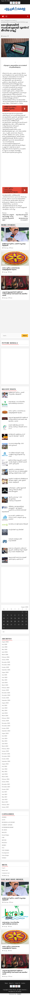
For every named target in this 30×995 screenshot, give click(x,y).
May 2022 (4, 771)
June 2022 (4, 769)
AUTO (3, 820)
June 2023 (4, 738)
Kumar (12, 248)
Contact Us (17, 983)
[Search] (28, 16)
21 (18, 621)
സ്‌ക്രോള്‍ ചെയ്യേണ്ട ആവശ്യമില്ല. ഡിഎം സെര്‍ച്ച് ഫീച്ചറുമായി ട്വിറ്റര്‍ (8, 216)
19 (11, 621)
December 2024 (6, 693)
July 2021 (4, 792)
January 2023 (5, 751)
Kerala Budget (5, 835)
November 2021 (6, 787)
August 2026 (5, 642)
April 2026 (5, 652)
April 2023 (5, 743)
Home (6, 983)
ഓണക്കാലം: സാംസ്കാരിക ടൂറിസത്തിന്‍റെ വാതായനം (10, 923)
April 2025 (5, 682)
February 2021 (5, 804)
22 (22, 621)
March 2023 (5, 746)
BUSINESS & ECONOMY (8, 822)
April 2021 (5, 799)
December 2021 (6, 784)
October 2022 (5, 759)
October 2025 (5, 667)
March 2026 (5, 654)
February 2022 (5, 779)
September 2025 (6, 670)
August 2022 (5, 764)
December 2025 (6, 662)
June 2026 (4, 647)
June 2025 (4, 677)
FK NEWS (4, 830)
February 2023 (5, 749)
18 (7, 621)
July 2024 (4, 705)
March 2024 (5, 715)
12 (11, 618)
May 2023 (4, 741)
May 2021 (4, 797)
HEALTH (4, 832)
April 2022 (5, 774)
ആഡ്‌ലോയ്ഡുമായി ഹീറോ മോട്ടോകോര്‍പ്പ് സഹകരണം (22, 216)
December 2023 (6, 723)
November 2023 (6, 726)
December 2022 (6, 754)
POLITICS (4, 842)
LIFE (3, 837)
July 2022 (4, 766)
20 (15, 621)
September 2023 (6, 731)
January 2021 (5, 807)
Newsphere (11, 991)
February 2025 (5, 687)
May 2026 (4, 649)
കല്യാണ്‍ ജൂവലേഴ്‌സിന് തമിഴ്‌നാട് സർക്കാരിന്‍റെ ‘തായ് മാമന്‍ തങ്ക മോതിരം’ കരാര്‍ (15, 293)
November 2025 (6, 665)
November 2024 (6, 695)
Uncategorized (5, 853)
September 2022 (6, 761)
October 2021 (5, 789)
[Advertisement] (15, 170)
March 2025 (5, 685)
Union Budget (5, 855)
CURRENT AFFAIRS (7, 825)
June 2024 (4, 708)
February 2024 (5, 718)
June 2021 (4, 794)
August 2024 (5, 703)
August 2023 (5, 733)
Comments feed (6, 873)
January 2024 (5, 721)
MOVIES (4, 840)
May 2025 (4, 680)
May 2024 (4, 710)
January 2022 (5, 782)
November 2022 (6, 756)
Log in (3, 868)
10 (4, 618)
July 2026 (4, 644)
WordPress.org (5, 875)
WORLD (4, 858)
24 (4, 624)
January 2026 (5, 659)
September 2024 (6, 700)
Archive (23, 983)
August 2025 (5, 672)
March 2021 (5, 802)
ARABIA (4, 817)
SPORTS (4, 845)
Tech (3, 848)
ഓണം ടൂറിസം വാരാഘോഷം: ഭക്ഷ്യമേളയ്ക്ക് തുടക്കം (11, 268)
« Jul (3, 632)
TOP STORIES (5, 850)
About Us (11, 983)
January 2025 (5, 690)
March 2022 (5, 776)
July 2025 (4, 675)
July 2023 (4, 736)
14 (18, 618)
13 (15, 618)
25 (7, 624)
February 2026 (5, 657)
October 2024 (5, 698)
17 (4, 621)
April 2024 (5, 713)
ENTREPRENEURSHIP (7, 827)
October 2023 (5, 728)
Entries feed (5, 870)
